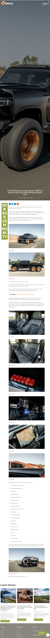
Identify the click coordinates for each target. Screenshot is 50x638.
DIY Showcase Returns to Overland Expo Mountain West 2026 (41, 607)
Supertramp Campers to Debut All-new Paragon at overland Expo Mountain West (24, 607)
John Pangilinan (40, 611)
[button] (46, 1)
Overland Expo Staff (8, 613)
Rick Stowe (23, 611)
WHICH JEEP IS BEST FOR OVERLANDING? (25, 294)
